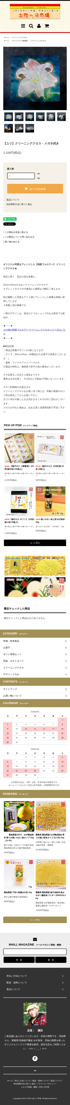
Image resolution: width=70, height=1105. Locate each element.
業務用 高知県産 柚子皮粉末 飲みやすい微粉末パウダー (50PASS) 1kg (51, 895)
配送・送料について (41, 1081)
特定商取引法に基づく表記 (19, 204)
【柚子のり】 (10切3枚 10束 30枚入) (50, 467)
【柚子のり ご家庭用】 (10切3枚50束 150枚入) (19, 467)
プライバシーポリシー (46, 1084)
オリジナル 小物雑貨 (20, 41)
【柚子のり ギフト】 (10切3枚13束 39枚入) (19, 520)
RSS (41, 1087)
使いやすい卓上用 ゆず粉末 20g (50, 520)
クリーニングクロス (20, 37)
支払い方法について (22, 1081)
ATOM (46, 1087)
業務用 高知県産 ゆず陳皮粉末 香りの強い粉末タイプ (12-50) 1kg (50, 836)
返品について (13, 199)
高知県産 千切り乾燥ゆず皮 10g (18, 892)
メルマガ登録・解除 (29, 1087)
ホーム (6, 37)
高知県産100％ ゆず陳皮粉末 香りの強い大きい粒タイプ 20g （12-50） (19, 838)
